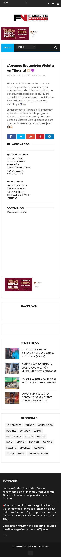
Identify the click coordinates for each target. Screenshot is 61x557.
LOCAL (9, 442)
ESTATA (29, 436)
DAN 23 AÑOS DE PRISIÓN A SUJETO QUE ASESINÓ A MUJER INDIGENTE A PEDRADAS (39, 368)
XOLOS (21, 453)
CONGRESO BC (45, 425)
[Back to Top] (30, 553)
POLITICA (47, 442)
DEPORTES (11, 430)
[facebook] (48, 3)
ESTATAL (41, 436)
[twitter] (53, 3)
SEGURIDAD (39, 447)
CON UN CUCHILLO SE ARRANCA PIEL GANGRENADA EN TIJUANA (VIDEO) (38, 353)
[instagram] (58, 3)
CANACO (29, 425)
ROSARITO (11, 447)
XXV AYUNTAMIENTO (38, 453)
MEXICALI (21, 442)
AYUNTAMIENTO (13, 425)
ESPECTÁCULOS (13, 436)
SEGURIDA (25, 447)
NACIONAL (34, 442)
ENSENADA (25, 430)
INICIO (7, 47)
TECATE (10, 453)
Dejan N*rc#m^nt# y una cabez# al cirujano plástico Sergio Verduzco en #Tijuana (29, 527)
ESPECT (37, 430)
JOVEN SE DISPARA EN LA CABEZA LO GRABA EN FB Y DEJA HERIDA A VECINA (37, 397)
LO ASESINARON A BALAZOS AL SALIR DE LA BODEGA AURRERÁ (39, 380)
